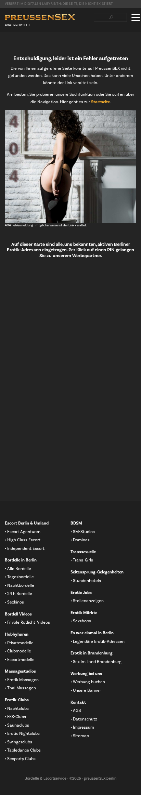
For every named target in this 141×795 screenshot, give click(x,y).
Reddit (51, 44)
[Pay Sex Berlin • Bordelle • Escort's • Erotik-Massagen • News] (40, 17)
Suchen (111, 17)
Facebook (7, 44)
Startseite (100, 102)
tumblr (40, 44)
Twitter (18, 44)
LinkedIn (29, 44)
